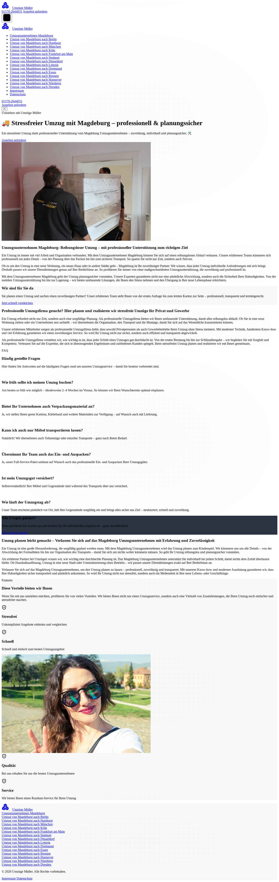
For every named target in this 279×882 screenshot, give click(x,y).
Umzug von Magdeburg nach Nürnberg (35, 83)
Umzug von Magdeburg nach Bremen (34, 76)
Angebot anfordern (35, 11)
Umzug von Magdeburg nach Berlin (33, 39)
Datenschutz (18, 94)
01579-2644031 (12, 11)
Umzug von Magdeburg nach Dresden (34, 87)
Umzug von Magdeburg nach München (35, 46)
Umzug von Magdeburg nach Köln (32, 50)
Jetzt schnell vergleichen (17, 303)
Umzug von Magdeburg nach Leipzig (34, 65)
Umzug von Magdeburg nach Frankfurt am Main (41, 54)
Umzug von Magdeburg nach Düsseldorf (36, 61)
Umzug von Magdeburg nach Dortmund (36, 68)
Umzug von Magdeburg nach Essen (33, 72)
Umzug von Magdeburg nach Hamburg (35, 43)
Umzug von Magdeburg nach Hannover (35, 79)
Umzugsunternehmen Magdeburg (31, 35)
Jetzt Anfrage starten (15, 532)
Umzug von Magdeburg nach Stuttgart (34, 57)
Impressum (17, 90)
